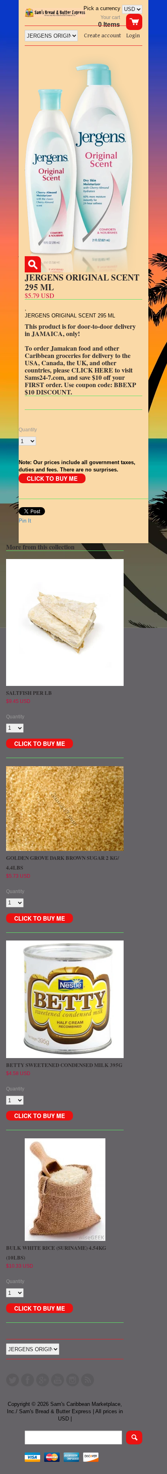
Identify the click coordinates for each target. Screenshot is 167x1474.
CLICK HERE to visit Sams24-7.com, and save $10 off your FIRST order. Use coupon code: (79, 377)
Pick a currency (103, 8)
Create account (102, 35)
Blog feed (87, 1379)
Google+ (42, 1379)
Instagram (72, 1379)
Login (133, 35)
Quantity (28, 430)
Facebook (27, 1379)
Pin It (25, 521)
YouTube (57, 1379)
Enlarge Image (33, 264)
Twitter (12, 1379)
